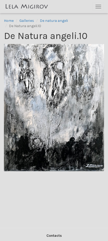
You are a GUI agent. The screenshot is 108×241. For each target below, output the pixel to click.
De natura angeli (54, 20)
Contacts (54, 235)
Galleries (26, 20)
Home (9, 20)
